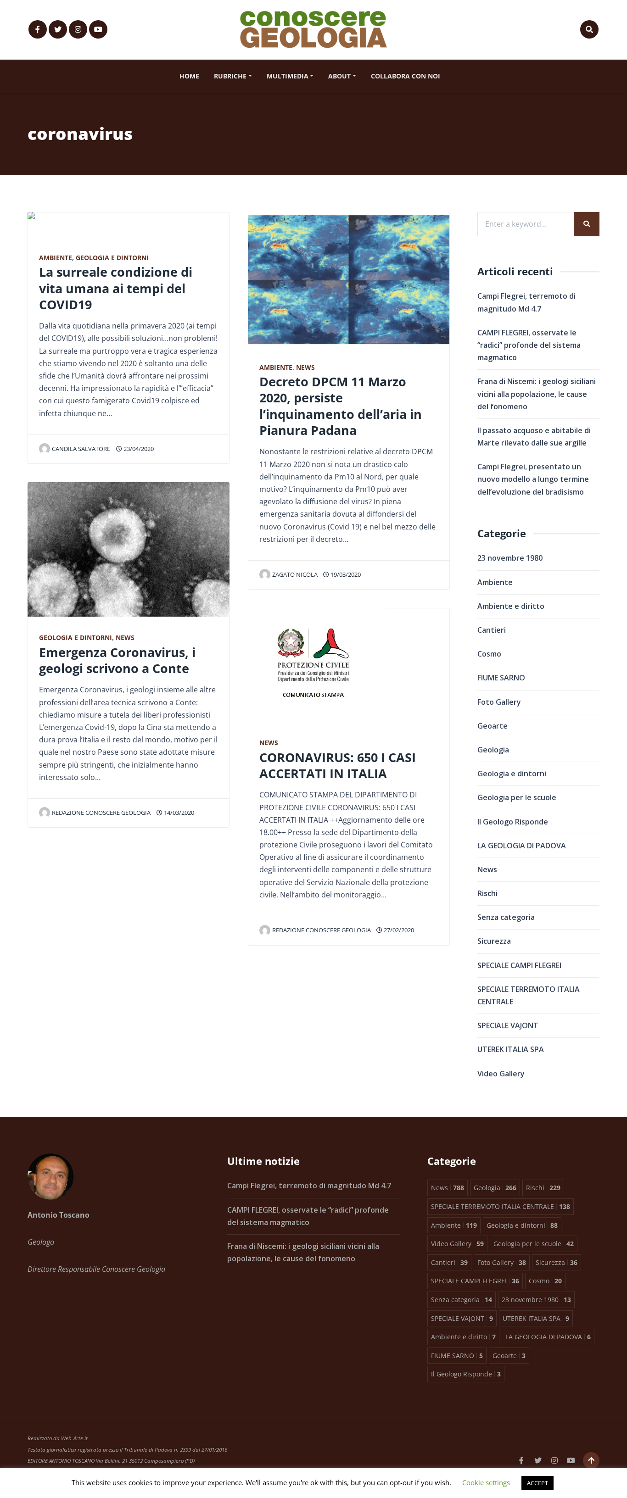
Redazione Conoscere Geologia (101, 812)
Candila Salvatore (81, 449)
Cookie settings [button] (486, 1482)
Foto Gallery (499, 702)
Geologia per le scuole (516, 797)
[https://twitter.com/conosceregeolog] (58, 29)
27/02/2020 (398, 930)
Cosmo (489, 654)
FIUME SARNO (501, 678)
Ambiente (55, 257)
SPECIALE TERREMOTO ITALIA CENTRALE (528, 995)
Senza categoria (506, 917)
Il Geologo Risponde (512, 822)
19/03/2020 (345, 574)
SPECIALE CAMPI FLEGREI (519, 965)
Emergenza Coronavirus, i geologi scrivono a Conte (117, 660)
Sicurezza (494, 941)
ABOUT (339, 76)
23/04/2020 (138, 449)
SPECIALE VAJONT (507, 1025)
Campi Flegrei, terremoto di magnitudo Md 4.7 (309, 1186)
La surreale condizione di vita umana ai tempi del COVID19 (115, 288)
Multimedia (287, 76)
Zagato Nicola (295, 574)
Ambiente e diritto (510, 606)
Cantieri (491, 630)
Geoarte (492, 726)
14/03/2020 (178, 812)
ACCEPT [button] (537, 1483)
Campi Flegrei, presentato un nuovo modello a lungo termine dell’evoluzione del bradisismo (533, 479)
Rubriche (230, 76)
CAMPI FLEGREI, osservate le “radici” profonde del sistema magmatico (529, 345)
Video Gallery (501, 1074)
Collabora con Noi (405, 76)
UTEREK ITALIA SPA (510, 1049)
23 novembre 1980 (510, 558)
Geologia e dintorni (112, 257)
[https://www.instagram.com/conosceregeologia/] (78, 29)
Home (189, 76)
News (125, 637)
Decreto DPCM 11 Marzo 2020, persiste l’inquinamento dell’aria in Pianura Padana (340, 406)
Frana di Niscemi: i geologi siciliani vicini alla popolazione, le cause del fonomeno (536, 393)
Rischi (487, 893)
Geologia (493, 750)
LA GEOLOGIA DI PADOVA (521, 846)
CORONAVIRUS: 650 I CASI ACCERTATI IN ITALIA (337, 765)
